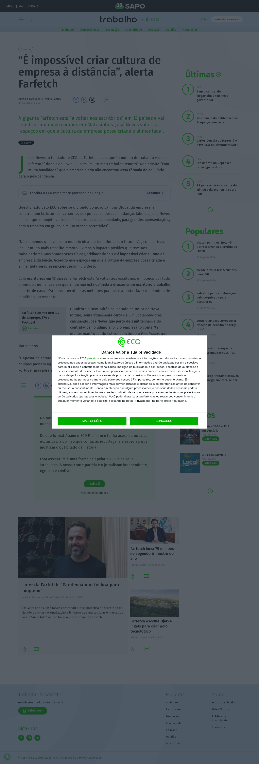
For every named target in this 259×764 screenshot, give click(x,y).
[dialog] (129, 382)
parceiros (93, 358)
